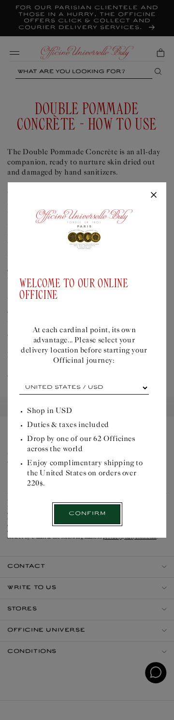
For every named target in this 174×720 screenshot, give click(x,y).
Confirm (87, 514)
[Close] (154, 195)
